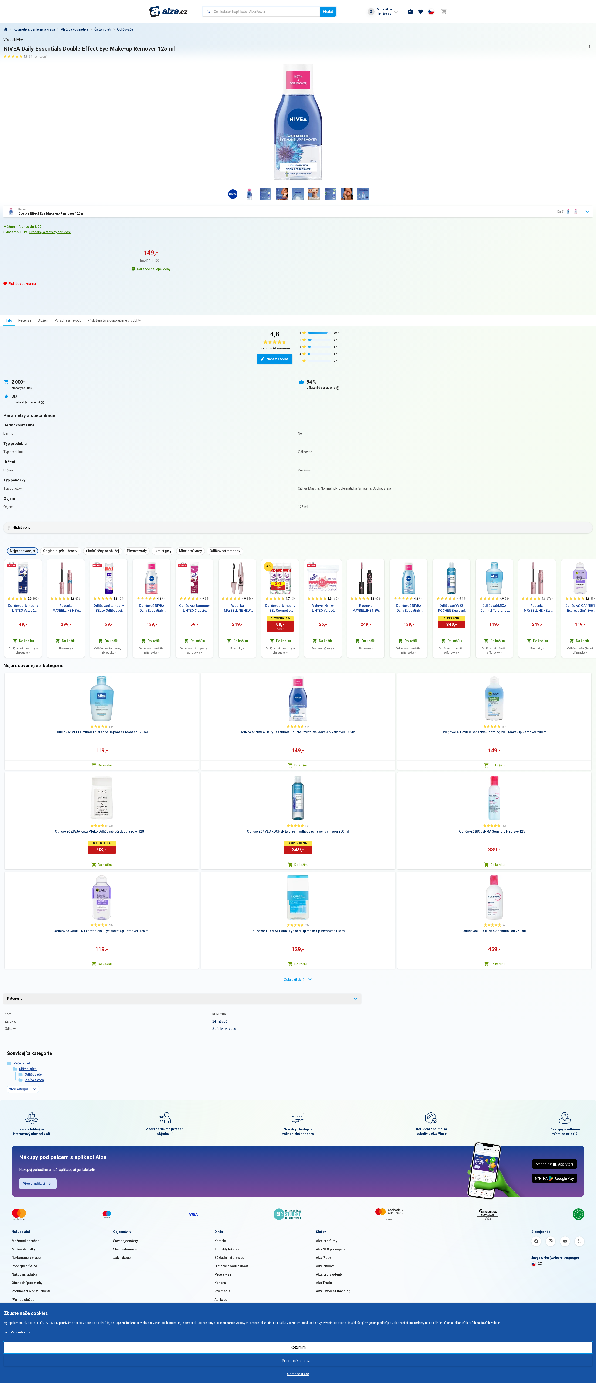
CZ (540, 1264)
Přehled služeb (23, 1299)
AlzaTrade (324, 1283)
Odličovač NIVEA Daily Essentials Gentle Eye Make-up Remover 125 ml (408, 608)
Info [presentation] (9, 320)
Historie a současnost (231, 1266)
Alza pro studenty (329, 1274)
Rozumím (298, 1347)
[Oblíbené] (420, 11)
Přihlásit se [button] (384, 13)
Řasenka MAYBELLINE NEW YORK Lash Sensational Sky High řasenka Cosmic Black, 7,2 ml (366, 608)
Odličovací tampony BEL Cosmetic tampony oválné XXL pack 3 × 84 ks (280, 608)
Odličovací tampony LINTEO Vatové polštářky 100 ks (23, 608)
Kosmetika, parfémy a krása (34, 29)
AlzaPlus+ (323, 1257)
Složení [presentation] (43, 320)
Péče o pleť (22, 1063)
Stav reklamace (125, 1249)
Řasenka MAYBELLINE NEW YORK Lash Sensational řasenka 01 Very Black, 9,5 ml (237, 608)
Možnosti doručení (26, 1241)
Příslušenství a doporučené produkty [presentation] (114, 320)
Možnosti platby (24, 1249)
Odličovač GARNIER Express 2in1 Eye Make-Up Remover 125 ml (580, 608)
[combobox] (261, 12)
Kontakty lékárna (227, 1249)
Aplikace (220, 1299)
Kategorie (14, 998)
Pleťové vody (34, 1080)
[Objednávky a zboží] (410, 11)
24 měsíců (219, 1021)
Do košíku (105, 765)
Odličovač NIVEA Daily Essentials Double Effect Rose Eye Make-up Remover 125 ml (151, 608)
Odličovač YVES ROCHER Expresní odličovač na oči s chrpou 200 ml (451, 608)
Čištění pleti (102, 29)
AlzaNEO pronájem (330, 1249)
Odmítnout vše (298, 1374)
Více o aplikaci (34, 1183)
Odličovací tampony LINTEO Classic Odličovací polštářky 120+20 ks (194, 608)
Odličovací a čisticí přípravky (151, 650)
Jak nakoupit (122, 1257)
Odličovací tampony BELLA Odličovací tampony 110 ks (109, 608)
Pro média (222, 1291)
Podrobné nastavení (298, 1361)
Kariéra (220, 1283)
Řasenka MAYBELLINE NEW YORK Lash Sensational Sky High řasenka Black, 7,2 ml (537, 608)
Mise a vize (222, 1274)
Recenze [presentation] (24, 320)
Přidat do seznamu (22, 283)
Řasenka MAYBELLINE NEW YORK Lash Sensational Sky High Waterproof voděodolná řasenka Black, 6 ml (66, 608)
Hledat (328, 12)
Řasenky (66, 648)
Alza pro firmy (326, 1241)
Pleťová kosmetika (74, 29)
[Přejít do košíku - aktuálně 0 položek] (444, 11)
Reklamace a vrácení (27, 1257)
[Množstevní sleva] (11, 564)
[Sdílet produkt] (589, 48)
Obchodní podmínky (27, 1283)
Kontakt (220, 1241)
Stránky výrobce (224, 1028)
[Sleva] (268, 566)
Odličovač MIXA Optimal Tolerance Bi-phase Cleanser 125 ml (494, 608)
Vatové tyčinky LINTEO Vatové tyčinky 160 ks (323, 608)
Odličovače (125, 29)
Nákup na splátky (24, 1274)
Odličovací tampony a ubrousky (23, 650)
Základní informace (229, 1257)
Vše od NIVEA (13, 39)
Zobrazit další (294, 979)
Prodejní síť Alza (24, 1266)
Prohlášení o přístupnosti (31, 1291)
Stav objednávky (125, 1241)
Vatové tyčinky (323, 648)
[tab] (9, 320)
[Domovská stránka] (5, 29)
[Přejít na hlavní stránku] (168, 11)
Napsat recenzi (278, 359)
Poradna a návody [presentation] (68, 320)
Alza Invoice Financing (333, 1291)
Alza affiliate (325, 1266)
